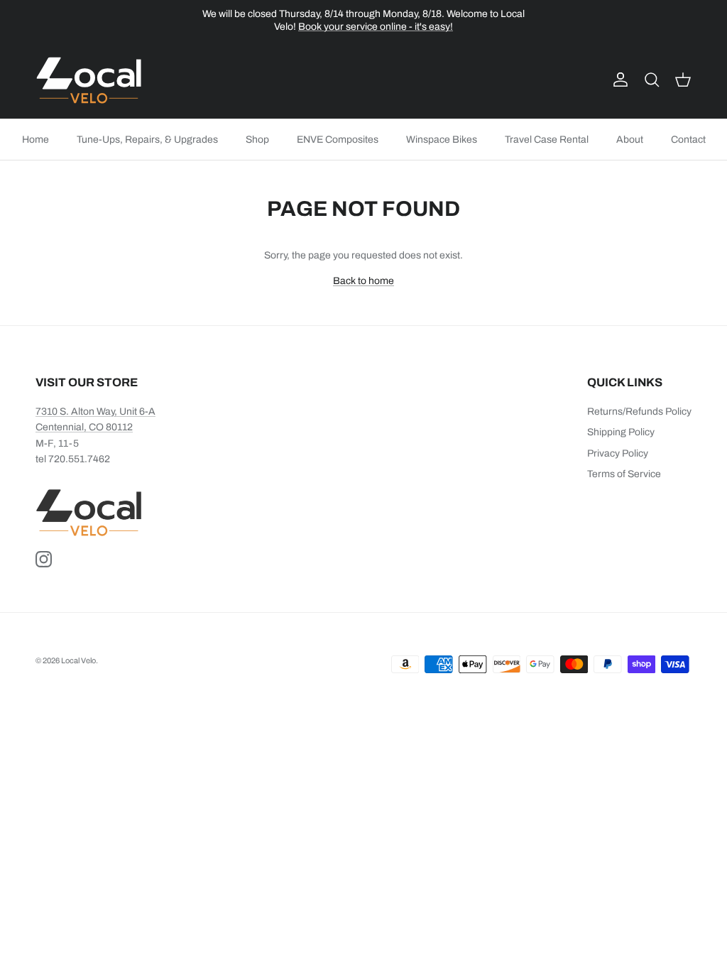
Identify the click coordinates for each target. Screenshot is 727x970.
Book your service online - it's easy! (375, 26)
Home (35, 139)
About (629, 139)
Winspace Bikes (441, 139)
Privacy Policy (617, 453)
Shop (257, 139)
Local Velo (78, 660)
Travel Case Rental (547, 139)
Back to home (363, 281)
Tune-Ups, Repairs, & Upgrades (147, 139)
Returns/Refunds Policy (639, 411)
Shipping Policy (621, 432)
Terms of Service (624, 474)
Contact (688, 139)
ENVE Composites (337, 139)
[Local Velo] (88, 80)
